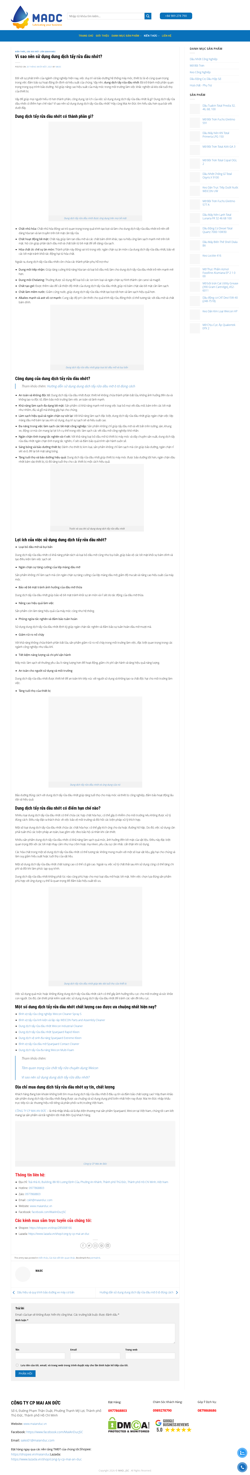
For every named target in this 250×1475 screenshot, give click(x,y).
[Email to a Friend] (95, 1245)
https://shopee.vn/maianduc (30, 1454)
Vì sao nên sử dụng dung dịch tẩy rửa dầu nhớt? (55, 1077)
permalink (95, 1257)
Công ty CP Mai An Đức (95, 1163)
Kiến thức (150, 35)
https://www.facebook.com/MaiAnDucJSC (54, 1432)
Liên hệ (166, 35)
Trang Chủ (86, 35)
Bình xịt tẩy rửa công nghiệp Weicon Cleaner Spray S (50, 1014)
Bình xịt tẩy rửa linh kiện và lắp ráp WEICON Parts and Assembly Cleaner (62, 1020)
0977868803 (36, 1188)
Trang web (131, 1349)
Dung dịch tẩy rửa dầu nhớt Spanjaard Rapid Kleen (49, 1032)
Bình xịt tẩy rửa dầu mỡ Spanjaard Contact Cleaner (49, 1044)
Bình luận (21, 1320)
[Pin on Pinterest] (101, 1245)
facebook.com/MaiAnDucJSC (49, 1212)
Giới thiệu (102, 35)
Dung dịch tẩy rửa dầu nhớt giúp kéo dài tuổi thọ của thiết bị (95, 983)
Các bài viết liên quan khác (41, 52)
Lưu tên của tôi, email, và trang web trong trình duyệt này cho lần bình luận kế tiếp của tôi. (74, 1365)
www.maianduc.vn (40, 1206)
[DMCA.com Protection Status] (128, 1424)
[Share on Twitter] (89, 1245)
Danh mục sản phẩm (125, 35)
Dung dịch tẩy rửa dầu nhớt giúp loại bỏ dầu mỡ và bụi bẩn (97, 367)
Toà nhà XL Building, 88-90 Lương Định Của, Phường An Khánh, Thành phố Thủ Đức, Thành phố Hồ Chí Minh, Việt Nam (98, 1182)
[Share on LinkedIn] (108, 1245)
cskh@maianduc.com (39, 1200)
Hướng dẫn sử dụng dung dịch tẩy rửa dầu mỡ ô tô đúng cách (91, 386)
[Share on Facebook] (83, 1245)
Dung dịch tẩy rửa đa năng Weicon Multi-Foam (46, 1050)
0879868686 (207, 1410)
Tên (17, 1349)
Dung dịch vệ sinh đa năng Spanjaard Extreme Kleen (50, 1038)
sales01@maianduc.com (37, 1440)
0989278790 (162, 1410)
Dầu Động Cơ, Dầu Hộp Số (205, 79)
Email (73, 1349)
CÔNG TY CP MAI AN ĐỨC (31, 1111)
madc (58, 66)
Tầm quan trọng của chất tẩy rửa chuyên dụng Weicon (60, 1068)
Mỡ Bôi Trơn (197, 65)
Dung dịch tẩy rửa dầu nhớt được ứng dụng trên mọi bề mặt (95, 218)
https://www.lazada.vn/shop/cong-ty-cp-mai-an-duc (58, 1234)
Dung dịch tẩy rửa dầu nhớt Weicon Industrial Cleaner (51, 1026)
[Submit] (148, 16)
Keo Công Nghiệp (200, 72)
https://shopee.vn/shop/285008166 (50, 1228)
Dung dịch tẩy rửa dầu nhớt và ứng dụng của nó (95, 784)
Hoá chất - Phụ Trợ (201, 85)
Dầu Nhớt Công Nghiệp (204, 59)
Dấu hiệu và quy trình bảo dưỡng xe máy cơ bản (45, 1292)
